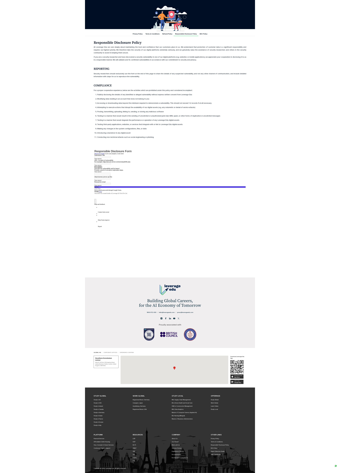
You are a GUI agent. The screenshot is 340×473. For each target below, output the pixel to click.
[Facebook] (165, 318)
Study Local (214, 409)
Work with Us (176, 445)
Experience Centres (178, 451)
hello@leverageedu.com (167, 312)
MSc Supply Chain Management (181, 400)
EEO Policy (203, 34)
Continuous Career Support (102, 448)
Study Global (215, 400)
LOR (134, 438)
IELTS (134, 445)
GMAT (135, 448)
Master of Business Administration (182, 419)
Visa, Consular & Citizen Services (104, 445)
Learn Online (214, 406)
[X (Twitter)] (178, 318)
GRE (134, 451)
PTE (134, 461)
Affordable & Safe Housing (102, 442)
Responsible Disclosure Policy (186, 34)
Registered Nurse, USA (140, 409)
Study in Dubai (98, 416)
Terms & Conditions (152, 34)
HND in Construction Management (182, 406)
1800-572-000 (151, 312)
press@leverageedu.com (185, 312)
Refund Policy (167, 34)
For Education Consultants (180, 458)
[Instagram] (161, 318)
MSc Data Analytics (178, 409)
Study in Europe (98, 422)
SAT (134, 454)
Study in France (98, 419)
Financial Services (99, 438)
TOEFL (135, 458)
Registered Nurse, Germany (141, 400)
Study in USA (98, 403)
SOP (134, 442)
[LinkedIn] (170, 318)
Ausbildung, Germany (139, 406)
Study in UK (97, 400)
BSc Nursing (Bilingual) (178, 416)
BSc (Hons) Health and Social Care (182, 403)
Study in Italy (97, 425)
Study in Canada (99, 409)
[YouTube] (174, 318)
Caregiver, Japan (138, 403)
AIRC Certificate (216, 454)
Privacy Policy (138, 34)
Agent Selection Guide (218, 451)
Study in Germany (99, 412)
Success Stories (177, 448)
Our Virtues (175, 442)
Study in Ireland (98, 406)
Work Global (214, 403)
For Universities (176, 454)
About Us (175, 438)
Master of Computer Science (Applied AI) (184, 412)
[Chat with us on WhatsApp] (335, 465)
